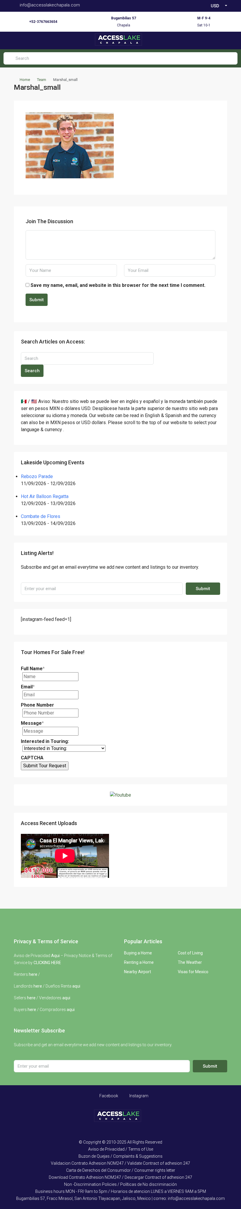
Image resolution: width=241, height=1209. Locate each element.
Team (41, 79)
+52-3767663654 (43, 22)
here (33, 974)
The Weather (190, 962)
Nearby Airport (137, 971)
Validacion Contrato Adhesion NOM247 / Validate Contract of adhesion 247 (120, 1163)
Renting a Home (139, 962)
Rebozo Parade (37, 476)
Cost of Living (190, 953)
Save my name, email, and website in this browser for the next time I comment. (118, 285)
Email (28, 687)
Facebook (108, 1095)
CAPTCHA (32, 758)
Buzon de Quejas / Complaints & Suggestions (120, 1156)
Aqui (55, 955)
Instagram (138, 1095)
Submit (36, 299)
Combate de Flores (40, 516)
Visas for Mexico (193, 971)
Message (32, 723)
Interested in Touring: (45, 741)
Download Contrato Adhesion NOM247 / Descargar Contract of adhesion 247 (120, 1177)
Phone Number (37, 705)
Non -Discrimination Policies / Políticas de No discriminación (120, 1184)
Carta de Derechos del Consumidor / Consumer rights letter (120, 1170)
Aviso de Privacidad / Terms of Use (120, 1149)
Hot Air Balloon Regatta (44, 496)
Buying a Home (138, 953)
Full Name (33, 668)
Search (32, 370)
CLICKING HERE (47, 962)
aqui (76, 986)
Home (25, 79)
